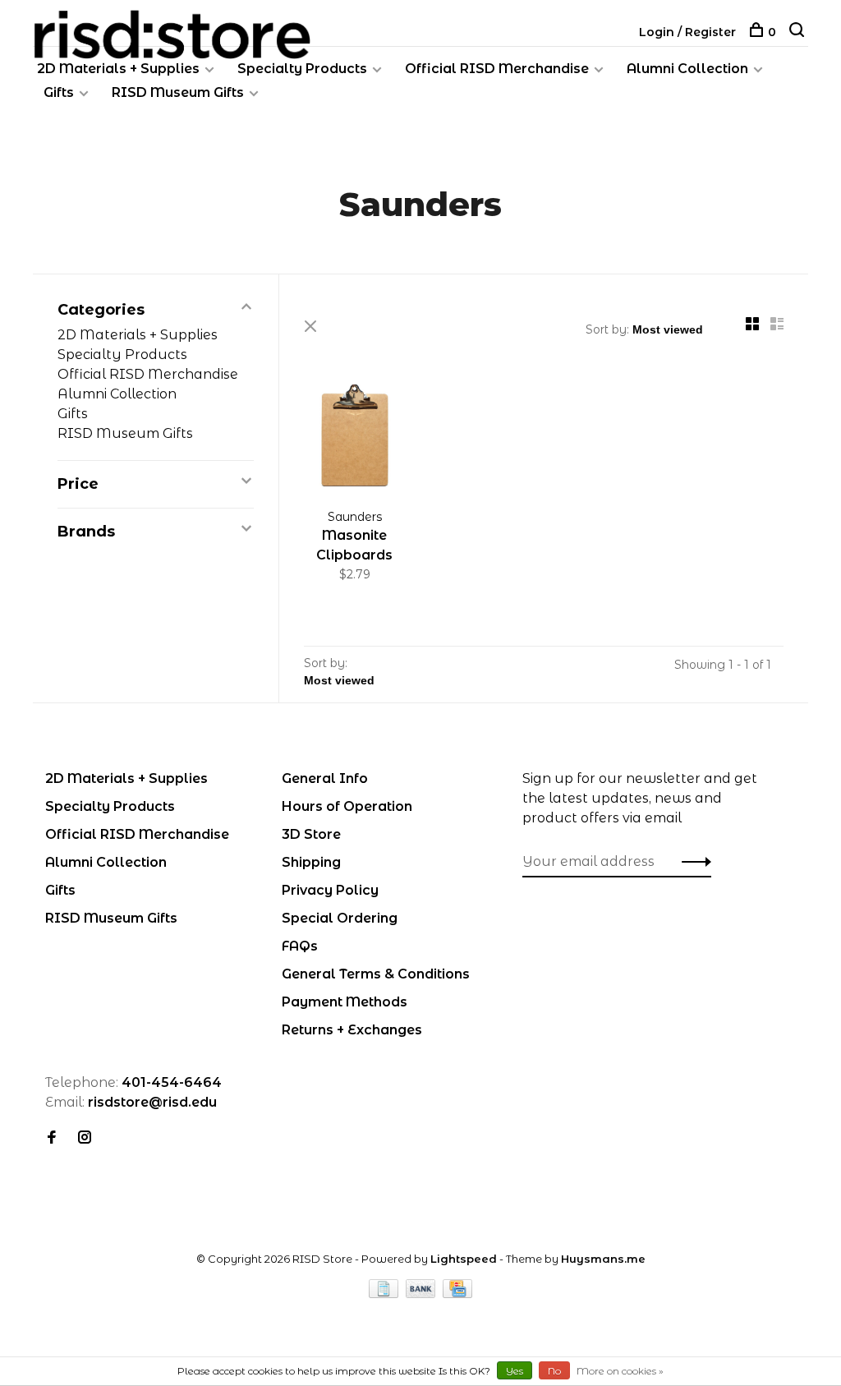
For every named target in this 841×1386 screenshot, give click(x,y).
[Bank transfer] (422, 1293)
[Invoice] (385, 1293)
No (554, 1371)
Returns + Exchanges (352, 1030)
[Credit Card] (457, 1293)
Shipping (311, 862)
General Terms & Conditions (376, 974)
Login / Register (687, 32)
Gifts (59, 92)
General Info (325, 778)
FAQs (300, 946)
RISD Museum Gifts (178, 92)
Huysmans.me (603, 1258)
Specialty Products (302, 68)
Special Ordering (340, 918)
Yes (514, 1371)
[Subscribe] (692, 862)
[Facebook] (51, 1138)
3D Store (311, 834)
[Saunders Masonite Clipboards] (355, 438)
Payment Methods (344, 1002)
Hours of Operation (347, 806)
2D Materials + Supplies (118, 68)
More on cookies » (620, 1371)
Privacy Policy (330, 890)
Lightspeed (463, 1258)
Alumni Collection (687, 68)
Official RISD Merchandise (497, 68)
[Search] (798, 32)
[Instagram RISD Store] (84, 1138)
